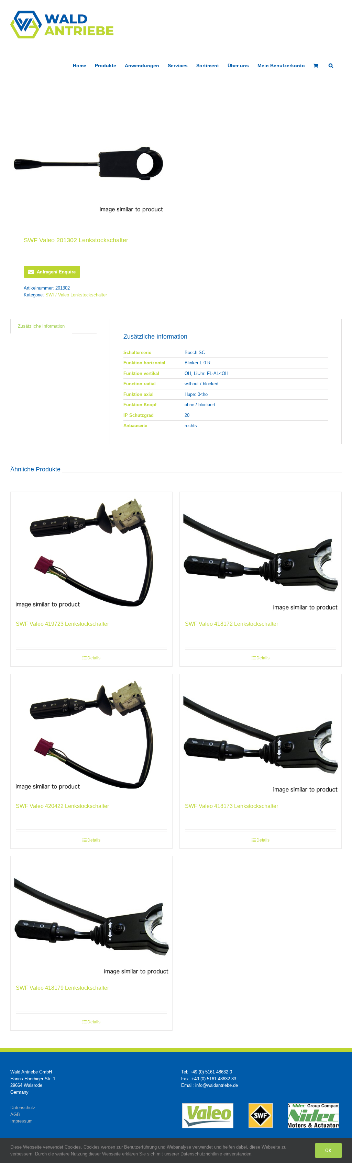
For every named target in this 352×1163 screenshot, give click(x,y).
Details (93, 658)
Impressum (21, 1121)
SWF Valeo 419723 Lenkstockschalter (62, 624)
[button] (331, 65)
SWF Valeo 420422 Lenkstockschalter (62, 806)
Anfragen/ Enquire (56, 271)
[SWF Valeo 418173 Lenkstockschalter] (260, 734)
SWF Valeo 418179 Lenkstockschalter (62, 988)
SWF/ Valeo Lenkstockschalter (76, 294)
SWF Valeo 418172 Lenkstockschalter (231, 624)
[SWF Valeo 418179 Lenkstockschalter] (91, 916)
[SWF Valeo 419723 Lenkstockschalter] (91, 552)
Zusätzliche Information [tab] (41, 326)
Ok (328, 1150)
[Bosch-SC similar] (89, 159)
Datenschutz (22, 1107)
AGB (15, 1114)
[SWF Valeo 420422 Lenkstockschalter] (91, 734)
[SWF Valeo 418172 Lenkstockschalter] (260, 552)
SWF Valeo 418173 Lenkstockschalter (231, 806)
